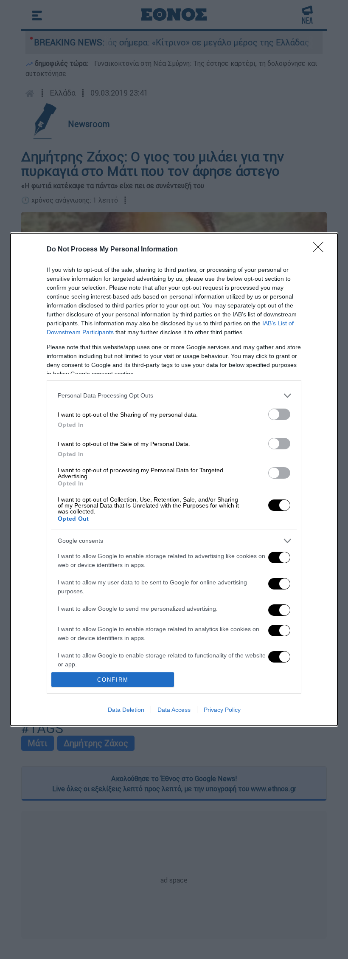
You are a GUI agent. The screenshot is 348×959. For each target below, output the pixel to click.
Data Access (174, 709)
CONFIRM (113, 680)
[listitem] (174, 395)
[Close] (321, 250)
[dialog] (174, 479)
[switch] (279, 414)
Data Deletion (126, 709)
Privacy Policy (222, 709)
